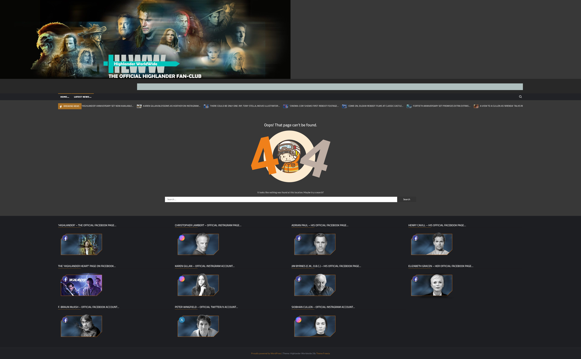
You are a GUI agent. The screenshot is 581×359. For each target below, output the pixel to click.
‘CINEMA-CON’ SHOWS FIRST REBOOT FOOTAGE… (296, 106)
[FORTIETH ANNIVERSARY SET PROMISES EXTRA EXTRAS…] (392, 105)
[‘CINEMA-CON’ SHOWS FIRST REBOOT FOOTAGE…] (268, 105)
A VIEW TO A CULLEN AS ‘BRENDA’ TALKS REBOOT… (488, 106)
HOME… (64, 96)
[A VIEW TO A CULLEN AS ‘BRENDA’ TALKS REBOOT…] (459, 105)
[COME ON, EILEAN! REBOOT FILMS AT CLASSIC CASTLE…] (327, 105)
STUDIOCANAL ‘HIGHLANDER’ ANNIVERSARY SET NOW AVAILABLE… (82, 106)
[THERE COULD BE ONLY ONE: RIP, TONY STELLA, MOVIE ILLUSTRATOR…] (189, 105)
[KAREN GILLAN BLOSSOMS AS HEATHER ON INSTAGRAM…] (122, 105)
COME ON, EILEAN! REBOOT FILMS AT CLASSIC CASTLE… (358, 106)
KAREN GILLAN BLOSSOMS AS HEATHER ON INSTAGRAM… (154, 106)
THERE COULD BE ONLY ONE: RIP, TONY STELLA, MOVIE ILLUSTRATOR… (228, 106)
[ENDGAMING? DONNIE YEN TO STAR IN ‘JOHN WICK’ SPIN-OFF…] (519, 105)
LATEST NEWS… (83, 96)
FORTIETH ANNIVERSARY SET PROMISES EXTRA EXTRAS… (424, 106)
